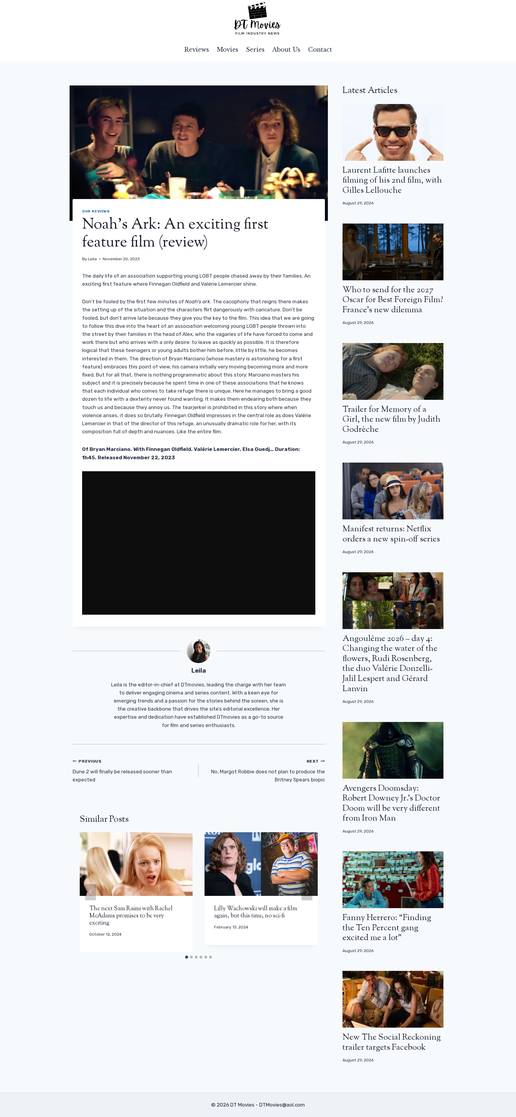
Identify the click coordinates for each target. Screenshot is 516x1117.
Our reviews (96, 211)
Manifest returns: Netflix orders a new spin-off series (391, 534)
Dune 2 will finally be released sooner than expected (122, 771)
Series (255, 49)
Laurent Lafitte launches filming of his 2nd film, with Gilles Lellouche (392, 181)
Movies (227, 49)
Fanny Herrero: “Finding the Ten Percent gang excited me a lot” (387, 928)
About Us (286, 49)
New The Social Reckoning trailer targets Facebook (392, 1043)
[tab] (186, 957)
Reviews (196, 49)
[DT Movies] (258, 19)
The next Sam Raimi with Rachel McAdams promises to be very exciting (131, 916)
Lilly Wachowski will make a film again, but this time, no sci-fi (255, 912)
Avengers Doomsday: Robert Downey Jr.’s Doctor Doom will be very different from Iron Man (391, 804)
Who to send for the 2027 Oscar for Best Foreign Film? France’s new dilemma (393, 300)
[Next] (307, 892)
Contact (320, 49)
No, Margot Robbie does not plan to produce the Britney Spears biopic (268, 771)
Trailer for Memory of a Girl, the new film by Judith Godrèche (391, 420)
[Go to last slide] (90, 892)
